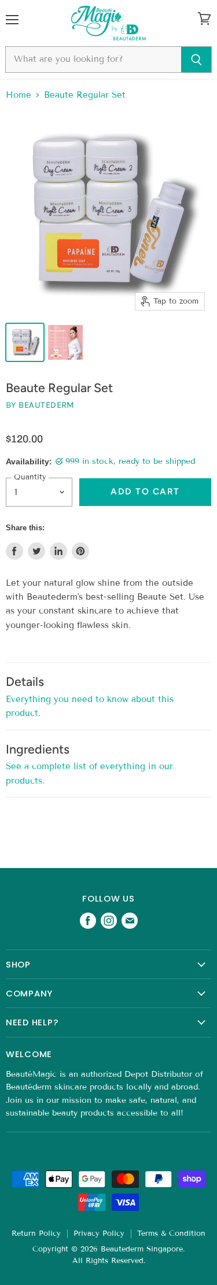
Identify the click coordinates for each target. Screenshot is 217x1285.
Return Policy (36, 1233)
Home (18, 95)
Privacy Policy (98, 1233)
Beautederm (47, 405)
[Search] (196, 59)
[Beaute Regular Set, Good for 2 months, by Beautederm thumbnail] (24, 342)
